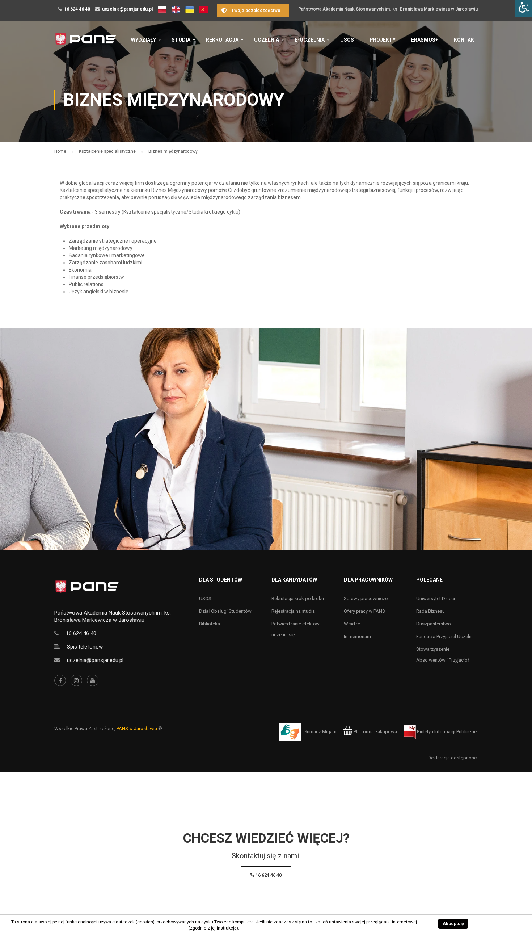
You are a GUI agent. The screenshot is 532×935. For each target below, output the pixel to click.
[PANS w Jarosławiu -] (85, 43)
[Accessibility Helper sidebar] (523, 8)
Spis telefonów (85, 646)
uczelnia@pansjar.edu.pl (127, 9)
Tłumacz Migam (320, 731)
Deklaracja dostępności (453, 757)
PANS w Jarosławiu (137, 728)
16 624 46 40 (77, 9)
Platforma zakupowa (374, 731)
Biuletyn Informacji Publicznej (447, 731)
